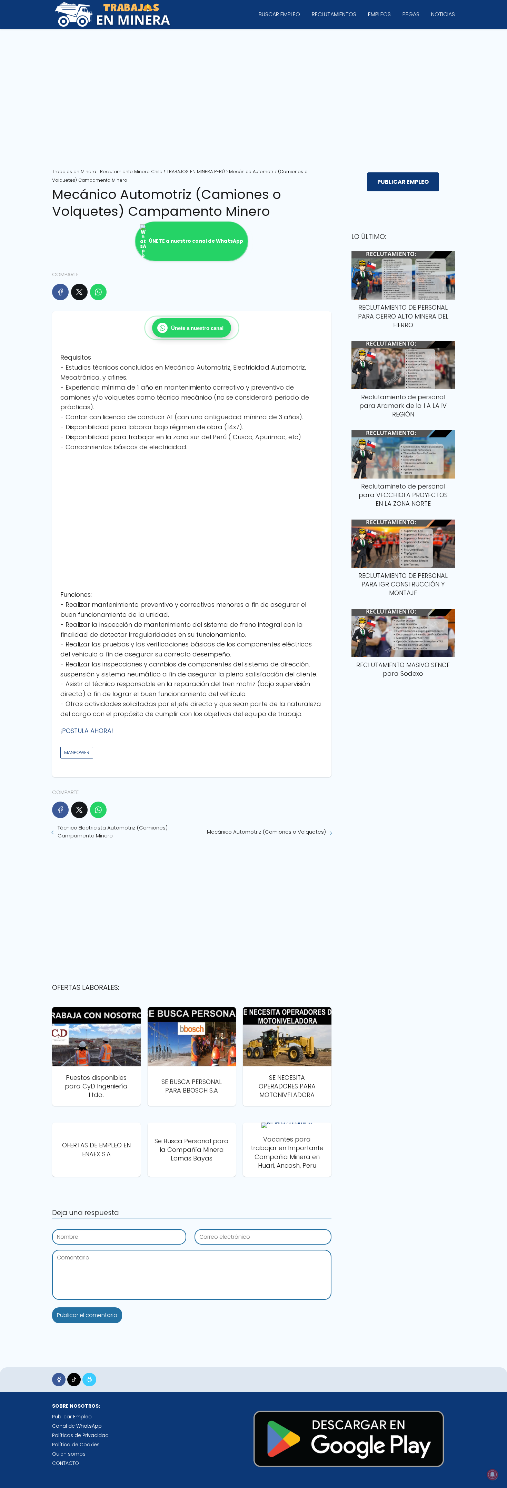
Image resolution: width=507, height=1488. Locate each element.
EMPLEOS (379, 14)
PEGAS (410, 14)
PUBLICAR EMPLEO (403, 182)
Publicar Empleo (72, 1416)
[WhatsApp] (98, 292)
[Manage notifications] (492, 1474)
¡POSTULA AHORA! (86, 730)
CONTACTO (65, 1463)
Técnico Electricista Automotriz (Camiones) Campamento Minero (113, 831)
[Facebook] (60, 292)
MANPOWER (76, 752)
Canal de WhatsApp (77, 1425)
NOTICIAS (443, 14)
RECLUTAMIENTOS (334, 14)
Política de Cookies (76, 1444)
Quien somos (69, 1453)
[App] (89, 1379)
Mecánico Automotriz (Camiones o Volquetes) (266, 831)
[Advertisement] (253, 96)
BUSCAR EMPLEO (279, 14)
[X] (79, 292)
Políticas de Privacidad (80, 1435)
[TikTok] (74, 1379)
